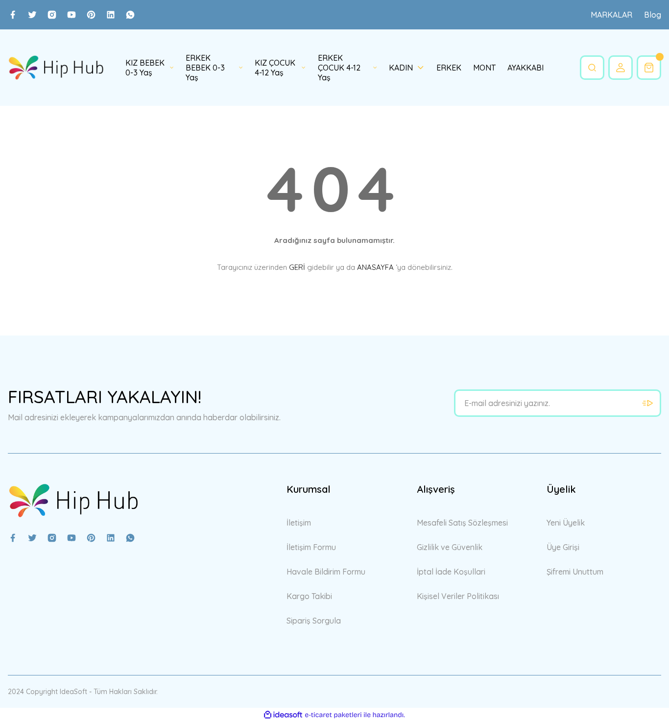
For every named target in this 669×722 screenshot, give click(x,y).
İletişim (299, 523)
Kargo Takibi (309, 596)
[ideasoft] (283, 715)
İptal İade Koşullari (451, 572)
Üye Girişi (563, 547)
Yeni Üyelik (566, 523)
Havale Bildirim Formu (326, 572)
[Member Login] (620, 67)
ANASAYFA (375, 267)
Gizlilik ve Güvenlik (449, 547)
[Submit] (647, 403)
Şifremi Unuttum (575, 572)
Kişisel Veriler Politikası (458, 596)
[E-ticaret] (333, 715)
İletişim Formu (311, 547)
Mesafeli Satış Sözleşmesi (462, 523)
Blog (652, 15)
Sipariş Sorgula (314, 621)
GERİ (297, 267)
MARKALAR (611, 15)
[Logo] (56, 68)
